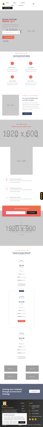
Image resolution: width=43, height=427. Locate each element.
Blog (12, 5)
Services (23, 2)
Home (7, 2)
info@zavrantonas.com (37, 416)
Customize (7, 422)
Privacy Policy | (30, 424)
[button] (33, 4)
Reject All (14, 422)
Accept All (22, 422)
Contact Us (20, 5)
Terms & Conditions (37, 424)
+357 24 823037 (35, 410)
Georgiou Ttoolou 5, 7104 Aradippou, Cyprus (36, 407)
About (14, 2)
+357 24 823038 (35, 413)
